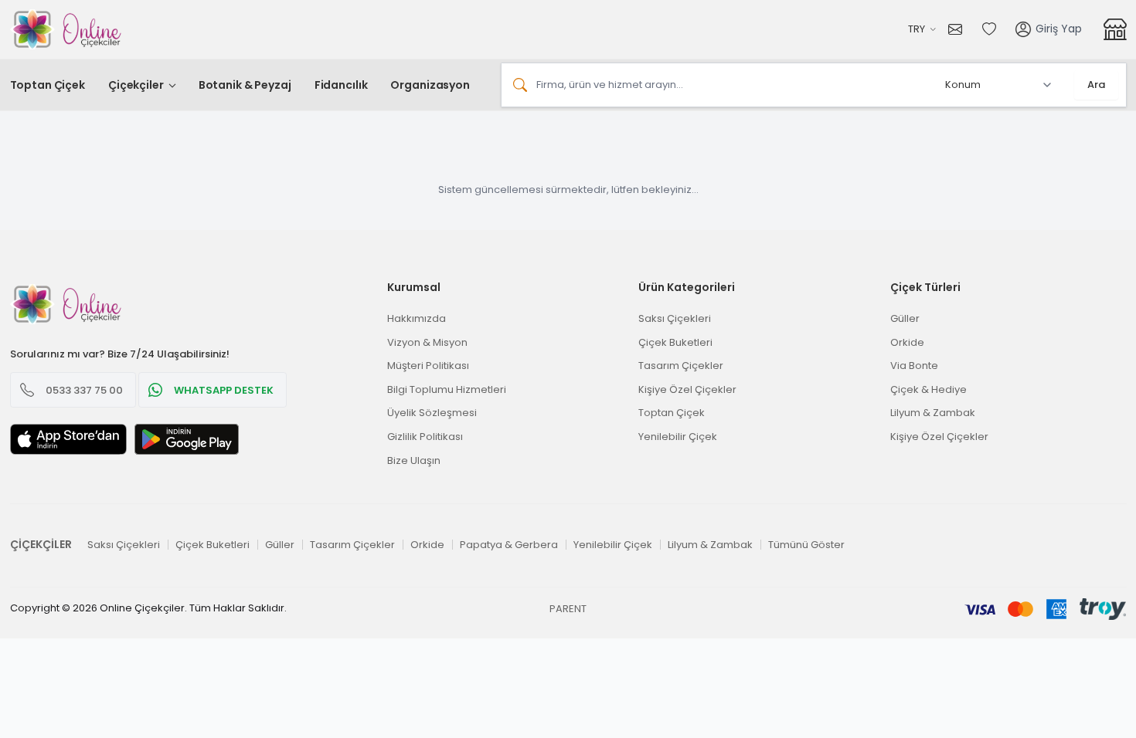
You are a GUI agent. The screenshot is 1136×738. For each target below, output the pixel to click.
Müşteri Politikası (428, 365)
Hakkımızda (416, 318)
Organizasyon (430, 85)
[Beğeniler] (989, 29)
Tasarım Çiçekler (680, 365)
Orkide (907, 342)
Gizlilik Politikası (425, 436)
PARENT (568, 608)
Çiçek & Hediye (928, 389)
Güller (905, 318)
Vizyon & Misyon (427, 342)
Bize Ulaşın (413, 460)
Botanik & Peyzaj (245, 85)
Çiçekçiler (136, 85)
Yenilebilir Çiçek (677, 436)
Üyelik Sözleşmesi (432, 412)
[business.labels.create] (1115, 29)
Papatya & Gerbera (509, 545)
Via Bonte (914, 365)
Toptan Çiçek (48, 85)
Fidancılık (341, 85)
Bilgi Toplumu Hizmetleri (446, 389)
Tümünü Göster (806, 545)
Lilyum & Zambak (932, 412)
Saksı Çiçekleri (674, 318)
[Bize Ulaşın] (959, 29)
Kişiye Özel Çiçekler (687, 389)
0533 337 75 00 (84, 390)
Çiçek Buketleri (675, 342)
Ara (1096, 84)
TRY (916, 29)
